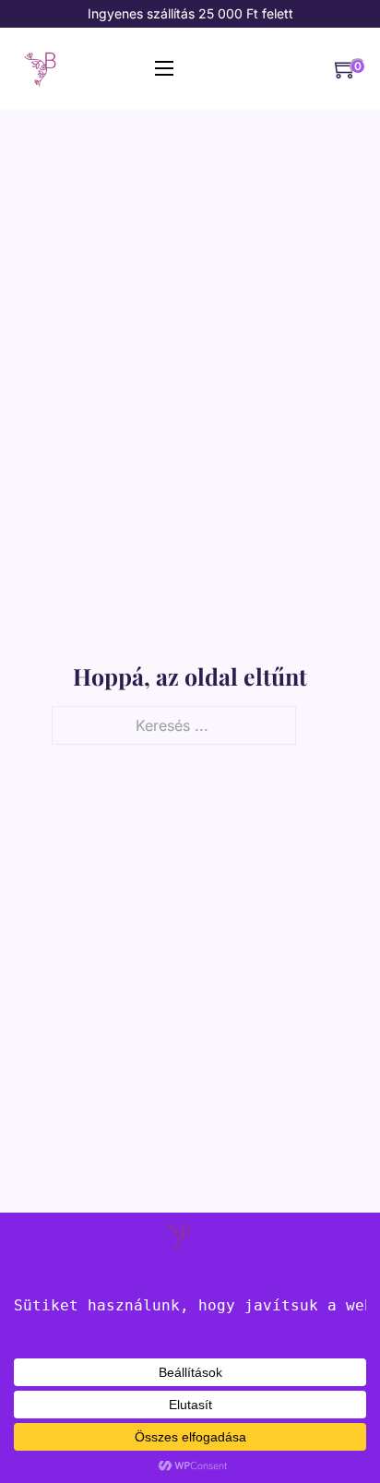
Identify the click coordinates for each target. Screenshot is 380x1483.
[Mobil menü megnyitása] (164, 68)
